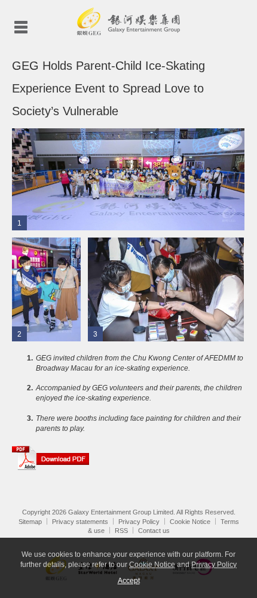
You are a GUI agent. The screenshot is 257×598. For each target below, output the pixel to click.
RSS (121, 530)
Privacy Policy (139, 521)
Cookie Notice (190, 521)
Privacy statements (80, 521)
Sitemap (30, 521)
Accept (129, 581)
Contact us (154, 530)
